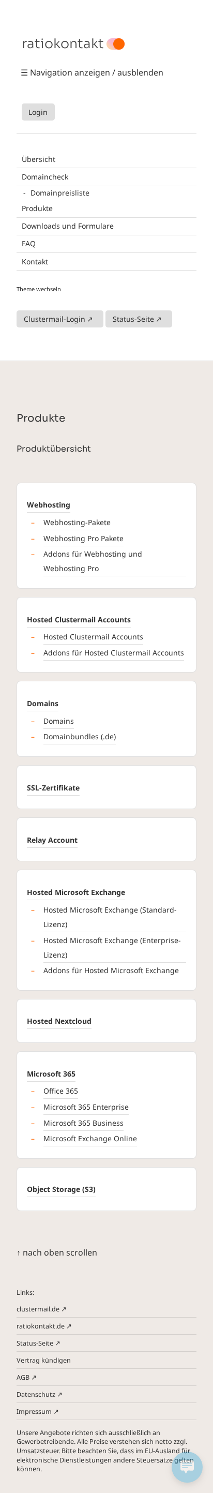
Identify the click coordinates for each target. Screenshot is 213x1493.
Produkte (37, 208)
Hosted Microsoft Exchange (76, 892)
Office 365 (60, 1091)
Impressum (34, 1411)
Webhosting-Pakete (77, 522)
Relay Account (52, 840)
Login (38, 112)
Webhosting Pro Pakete (83, 538)
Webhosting (48, 505)
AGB (23, 1377)
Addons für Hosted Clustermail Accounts (113, 653)
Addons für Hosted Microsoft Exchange (111, 970)
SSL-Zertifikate (53, 788)
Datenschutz (36, 1394)
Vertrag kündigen (44, 1360)
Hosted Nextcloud (59, 1021)
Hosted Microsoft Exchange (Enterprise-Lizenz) (112, 947)
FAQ (29, 243)
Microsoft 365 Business (83, 1123)
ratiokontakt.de (41, 1326)
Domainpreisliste (60, 193)
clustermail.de (38, 1309)
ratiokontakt (63, 44)
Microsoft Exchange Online (90, 1138)
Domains (42, 703)
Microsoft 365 (51, 1074)
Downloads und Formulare (68, 226)
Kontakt (35, 261)
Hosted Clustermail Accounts (79, 619)
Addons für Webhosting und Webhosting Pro (92, 561)
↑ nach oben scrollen (57, 1252)
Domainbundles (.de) (79, 736)
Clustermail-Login (54, 319)
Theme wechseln (39, 289)
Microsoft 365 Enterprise (86, 1107)
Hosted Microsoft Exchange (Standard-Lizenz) (110, 917)
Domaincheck (45, 177)
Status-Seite (133, 319)
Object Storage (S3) (61, 1189)
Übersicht (38, 159)
